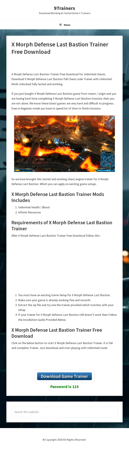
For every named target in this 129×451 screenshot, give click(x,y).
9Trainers (64, 8)
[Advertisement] (64, 64)
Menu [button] (67, 24)
